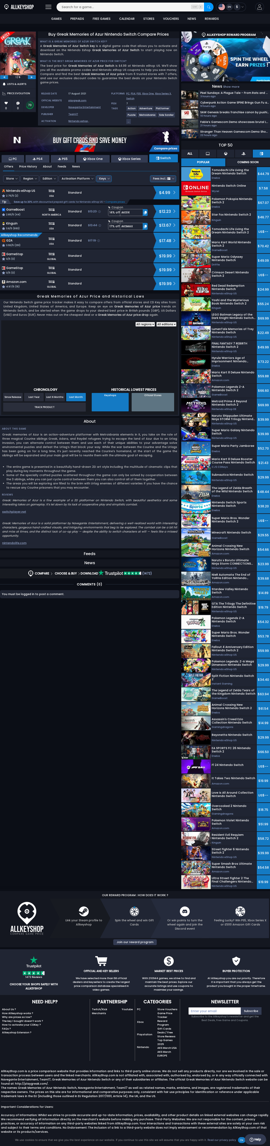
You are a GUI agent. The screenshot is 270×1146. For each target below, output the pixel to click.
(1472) (146, 573)
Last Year (34, 397)
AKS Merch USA (167, 1048)
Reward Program (163, 1023)
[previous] (4, 77)
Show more (231, 87)
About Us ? (9, 1009)
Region (28, 179)
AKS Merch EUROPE (164, 1054)
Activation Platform (76, 179)
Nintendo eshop (78, 121)
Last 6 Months (54, 397)
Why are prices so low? (17, 1017)
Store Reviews (166, 1036)
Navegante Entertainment (84, 107)
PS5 (139, 93)
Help (257, 1139)
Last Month (76, 397)
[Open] (48, 7)
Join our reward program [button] (135, 942)
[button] (259, 7)
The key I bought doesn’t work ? (22, 1021)
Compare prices (115, 202)
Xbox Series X (163, 93)
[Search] (208, 7)
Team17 (73, 114)
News (76, 166)
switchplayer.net (14, 512)
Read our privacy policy (222, 1139)
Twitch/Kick (99, 1009)
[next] (32, 77)
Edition (47, 179)
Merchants (99, 1013)
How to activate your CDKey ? (21, 1025)
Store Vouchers (167, 1009)
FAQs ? (6, 1029)
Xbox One (148, 93)
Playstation (144, 1034)
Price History (28, 166)
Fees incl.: (159, 179)
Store (10, 179)
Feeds (62, 166)
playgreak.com (77, 100)
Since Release (13, 397)
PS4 (133, 93)
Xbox (140, 1022)
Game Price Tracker (164, 1015)
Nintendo (143, 1047)
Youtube (127, 1009)
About (47, 166)
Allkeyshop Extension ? (16, 1032)
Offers (8, 166)
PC (128, 93)
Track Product (44, 407)
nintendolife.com (14, 543)
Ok (242, 1140)
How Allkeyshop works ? (17, 1013)
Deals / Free (165, 1032)
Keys (102, 179)
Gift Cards (164, 1029)
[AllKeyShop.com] (19, 7)
